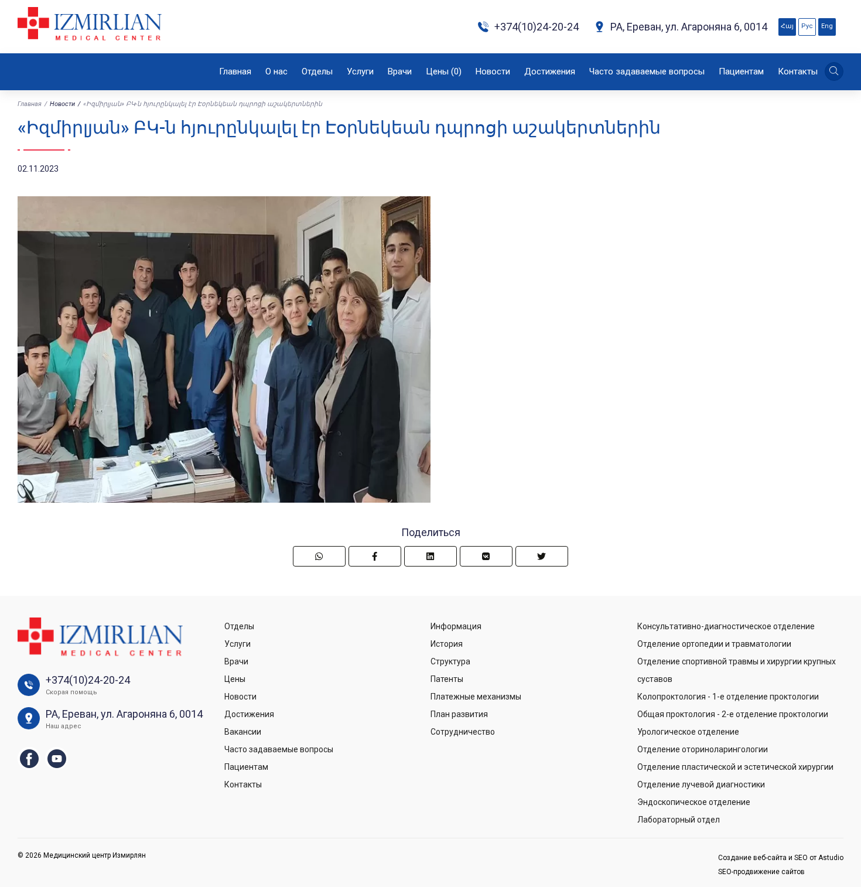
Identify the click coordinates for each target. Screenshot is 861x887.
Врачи (400, 71)
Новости (493, 71)
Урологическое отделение (688, 731)
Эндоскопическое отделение (693, 802)
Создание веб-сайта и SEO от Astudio (780, 858)
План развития (459, 714)
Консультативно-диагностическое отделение (726, 626)
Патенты (446, 679)
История (446, 644)
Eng (827, 26)
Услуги (360, 71)
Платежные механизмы (475, 696)
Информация (455, 626)
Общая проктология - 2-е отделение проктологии (732, 714)
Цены (444, 71)
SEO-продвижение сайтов (761, 872)
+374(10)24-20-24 (536, 27)
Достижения (549, 71)
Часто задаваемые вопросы (647, 71)
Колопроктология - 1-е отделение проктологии (728, 696)
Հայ (787, 26)
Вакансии (242, 731)
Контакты (798, 71)
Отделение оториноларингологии (702, 749)
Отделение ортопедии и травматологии (714, 644)
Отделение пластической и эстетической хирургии (735, 767)
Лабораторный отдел (678, 819)
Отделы (317, 71)
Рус (807, 26)
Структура (450, 661)
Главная (235, 71)
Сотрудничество (462, 731)
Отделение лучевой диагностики (701, 784)
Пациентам (741, 71)
